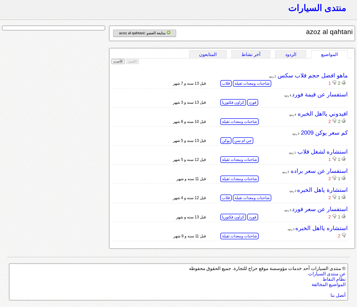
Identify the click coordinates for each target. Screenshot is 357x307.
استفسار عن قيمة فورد (320, 94)
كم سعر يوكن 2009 (323, 132)
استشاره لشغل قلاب (322, 151)
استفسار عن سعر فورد (320, 209)
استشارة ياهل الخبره (322, 189)
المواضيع (329, 54)
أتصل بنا (338, 295)
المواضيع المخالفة (329, 284)
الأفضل (132, 61)
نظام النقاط (334, 279)
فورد (252, 102)
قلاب (226, 83)
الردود (290, 54)
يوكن (226, 141)
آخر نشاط (250, 54)
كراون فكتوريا (233, 102)
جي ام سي (243, 141)
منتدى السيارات (317, 8)
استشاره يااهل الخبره (321, 228)
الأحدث (118, 61)
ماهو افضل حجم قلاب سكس (312, 75)
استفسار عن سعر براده (318, 170)
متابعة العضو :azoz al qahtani (143, 33)
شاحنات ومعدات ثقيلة (252, 83)
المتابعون (208, 54)
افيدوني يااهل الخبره (322, 113)
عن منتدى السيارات (327, 273)
